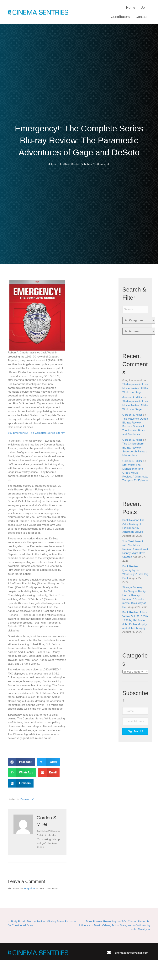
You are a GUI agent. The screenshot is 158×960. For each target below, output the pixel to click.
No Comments (101, 164)
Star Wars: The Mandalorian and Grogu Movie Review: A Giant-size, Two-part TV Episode (135, 472)
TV (32, 799)
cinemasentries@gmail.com (131, 952)
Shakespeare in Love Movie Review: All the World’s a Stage (135, 388)
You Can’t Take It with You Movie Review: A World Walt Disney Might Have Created (135, 549)
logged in (29, 888)
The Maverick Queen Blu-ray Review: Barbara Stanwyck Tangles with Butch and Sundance (135, 426)
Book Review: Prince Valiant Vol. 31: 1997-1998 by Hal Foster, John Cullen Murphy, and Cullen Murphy (135, 620)
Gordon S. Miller (81, 164)
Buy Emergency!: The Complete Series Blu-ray (36, 432)
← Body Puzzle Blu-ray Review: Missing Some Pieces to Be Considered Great (42, 923)
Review (24, 799)
